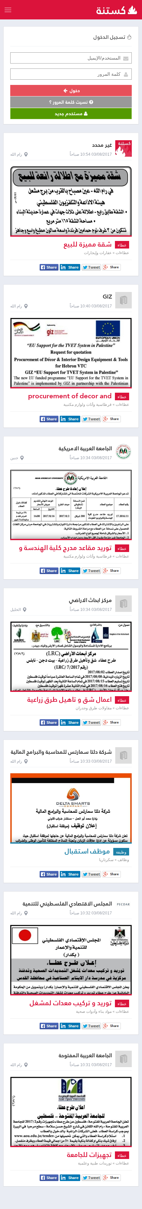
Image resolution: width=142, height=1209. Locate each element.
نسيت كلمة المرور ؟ (69, 102)
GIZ (107, 297)
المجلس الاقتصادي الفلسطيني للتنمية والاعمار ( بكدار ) (67, 907)
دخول (74, 90)
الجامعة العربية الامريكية (85, 448)
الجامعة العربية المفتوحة (85, 1055)
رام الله (16, 154)
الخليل (15, 609)
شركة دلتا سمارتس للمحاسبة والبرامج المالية (61, 752)
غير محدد (102, 145)
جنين (14, 458)
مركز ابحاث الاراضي (90, 600)
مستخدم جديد (69, 113)
